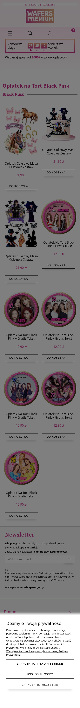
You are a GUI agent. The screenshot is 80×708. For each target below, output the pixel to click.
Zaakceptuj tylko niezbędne (40, 663)
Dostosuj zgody (40, 674)
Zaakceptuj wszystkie (40, 684)
